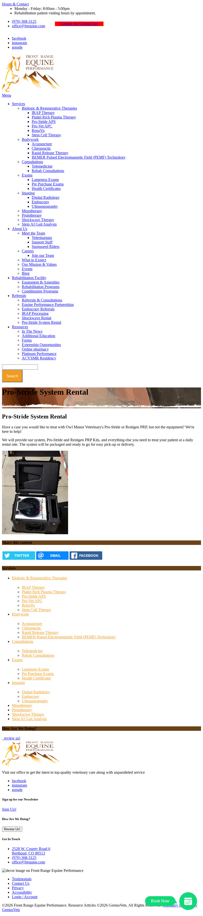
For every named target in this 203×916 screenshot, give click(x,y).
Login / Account (24, 897)
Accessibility (22, 892)
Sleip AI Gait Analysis (39, 224)
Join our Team (43, 255)
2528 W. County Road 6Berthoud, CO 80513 (31, 851)
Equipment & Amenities (40, 282)
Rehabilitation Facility (29, 278)
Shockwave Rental (36, 318)
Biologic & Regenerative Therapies (49, 108)
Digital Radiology (46, 197)
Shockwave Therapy (38, 220)
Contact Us (20, 883)
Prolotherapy (32, 215)
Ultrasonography (45, 206)
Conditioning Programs (40, 291)
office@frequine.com (28, 26)
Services (18, 104)
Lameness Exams (45, 179)
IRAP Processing (35, 313)
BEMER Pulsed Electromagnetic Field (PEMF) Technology (79, 157)
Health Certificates (46, 188)
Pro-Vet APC (42, 126)
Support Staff (42, 242)
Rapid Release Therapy (50, 153)
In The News (32, 331)
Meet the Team (33, 233)
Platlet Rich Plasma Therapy (54, 117)
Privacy (18, 888)
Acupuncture (42, 144)
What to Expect (34, 260)
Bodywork (30, 139)
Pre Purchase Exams (48, 184)
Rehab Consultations (48, 171)
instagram (19, 43)
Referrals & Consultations (42, 300)
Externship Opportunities (41, 345)
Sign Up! (9, 809)
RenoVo (38, 130)
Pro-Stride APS (44, 121)
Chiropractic (41, 148)
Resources (20, 327)
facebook (19, 38)
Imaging (28, 193)
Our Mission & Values (39, 264)
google (17, 47)
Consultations (32, 162)
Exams (27, 175)
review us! (11, 738)
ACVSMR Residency (39, 358)
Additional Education (38, 336)
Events (27, 269)
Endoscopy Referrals (38, 309)
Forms (27, 340)
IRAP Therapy (43, 113)
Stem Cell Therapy (46, 135)
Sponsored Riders (45, 246)
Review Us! (12, 829)
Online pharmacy (35, 349)
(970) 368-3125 (24, 21)
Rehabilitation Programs (40, 287)
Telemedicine (42, 166)
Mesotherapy (32, 211)
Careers (28, 251)
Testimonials (21, 879)
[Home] (33, 91)
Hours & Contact (15, 4)
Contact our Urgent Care (79, 24)
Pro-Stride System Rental (41, 322)
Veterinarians (42, 238)
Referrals (19, 296)
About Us (19, 229)
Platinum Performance (39, 354)
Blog (25, 273)
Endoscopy (40, 202)
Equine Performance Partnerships (48, 304)
